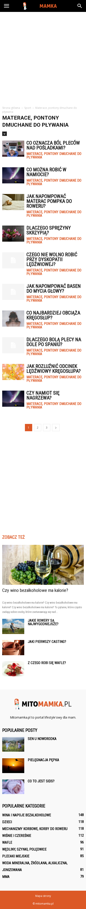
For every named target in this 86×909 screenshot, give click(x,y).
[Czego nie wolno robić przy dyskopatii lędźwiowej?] (13, 260)
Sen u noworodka (42, 739)
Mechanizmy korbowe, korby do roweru (34, 829)
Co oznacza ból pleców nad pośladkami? (53, 145)
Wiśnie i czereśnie (16, 836)
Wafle (7, 842)
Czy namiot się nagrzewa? (43, 395)
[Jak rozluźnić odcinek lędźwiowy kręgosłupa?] (13, 372)
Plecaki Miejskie (15, 856)
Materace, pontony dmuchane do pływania (53, 155)
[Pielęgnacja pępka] (13, 765)
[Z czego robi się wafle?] (13, 668)
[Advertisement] (43, 57)
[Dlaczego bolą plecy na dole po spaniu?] (13, 345)
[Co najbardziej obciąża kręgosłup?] (13, 319)
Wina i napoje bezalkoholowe (26, 815)
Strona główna (11, 108)
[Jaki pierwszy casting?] (13, 647)
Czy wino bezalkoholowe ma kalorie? (35, 590)
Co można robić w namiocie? (46, 172)
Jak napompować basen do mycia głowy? (53, 288)
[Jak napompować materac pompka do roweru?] (13, 202)
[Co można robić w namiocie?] (13, 175)
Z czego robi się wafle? (47, 663)
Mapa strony (43, 896)
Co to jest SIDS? (41, 781)
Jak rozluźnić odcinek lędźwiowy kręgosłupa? (53, 368)
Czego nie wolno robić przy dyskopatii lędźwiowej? (51, 259)
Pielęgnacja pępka (43, 760)
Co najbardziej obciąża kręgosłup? (53, 315)
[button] (80, 6)
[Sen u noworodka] (13, 744)
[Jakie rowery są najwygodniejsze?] (13, 626)
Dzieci (7, 822)
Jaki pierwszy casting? (47, 642)
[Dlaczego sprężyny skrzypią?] (13, 234)
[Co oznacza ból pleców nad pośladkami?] (13, 149)
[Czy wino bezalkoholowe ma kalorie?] (43, 565)
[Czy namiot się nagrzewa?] (13, 399)
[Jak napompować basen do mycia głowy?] (13, 292)
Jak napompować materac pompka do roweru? (49, 201)
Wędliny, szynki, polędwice (24, 849)
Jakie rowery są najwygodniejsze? (43, 622)
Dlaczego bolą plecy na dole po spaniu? (53, 342)
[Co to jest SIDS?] (13, 786)
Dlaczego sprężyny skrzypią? (48, 230)
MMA (5, 877)
